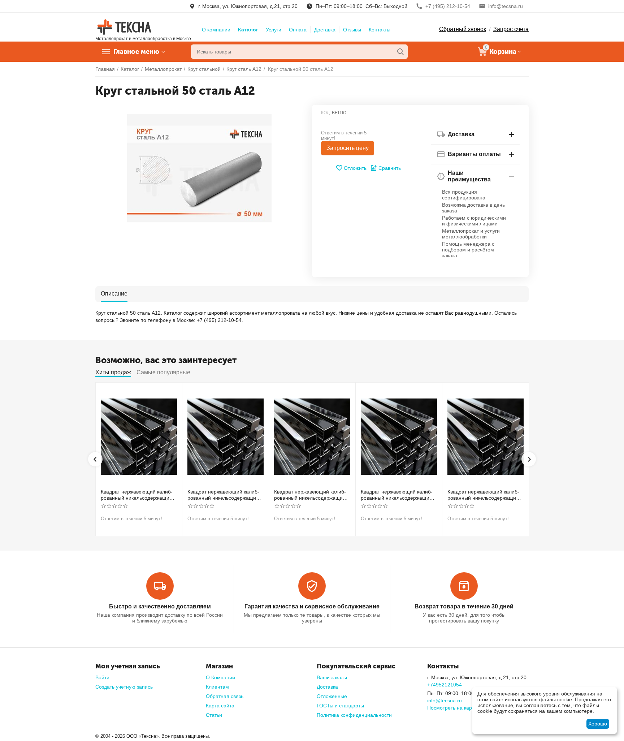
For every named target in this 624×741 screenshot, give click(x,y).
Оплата (298, 30)
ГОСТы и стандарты (340, 705)
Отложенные (332, 696)
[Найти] (400, 51)
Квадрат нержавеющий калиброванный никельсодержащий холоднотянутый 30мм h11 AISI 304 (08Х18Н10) (137, 495)
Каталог (248, 30)
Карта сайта (220, 705)
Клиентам (217, 687)
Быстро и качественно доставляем (160, 606)
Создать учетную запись (124, 687)
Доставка (324, 30)
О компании (216, 30)
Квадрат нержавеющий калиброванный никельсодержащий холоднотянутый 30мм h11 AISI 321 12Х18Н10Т (224, 495)
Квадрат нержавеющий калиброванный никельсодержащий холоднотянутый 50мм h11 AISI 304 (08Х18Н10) (397, 495)
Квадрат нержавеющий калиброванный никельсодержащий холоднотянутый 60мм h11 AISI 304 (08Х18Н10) (484, 495)
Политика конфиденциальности (354, 715)
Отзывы (352, 30)
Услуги (273, 30)
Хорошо (597, 724)
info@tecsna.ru (444, 700)
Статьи (214, 715)
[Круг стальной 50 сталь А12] (199, 168)
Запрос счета (511, 29)
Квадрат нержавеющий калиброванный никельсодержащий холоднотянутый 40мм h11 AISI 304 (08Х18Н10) (311, 495)
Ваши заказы (332, 677)
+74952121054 (444, 685)
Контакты (379, 30)
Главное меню (136, 52)
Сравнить (389, 168)
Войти (102, 677)
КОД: (326, 112)
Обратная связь (224, 696)
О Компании (220, 677)
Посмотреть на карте (452, 708)
